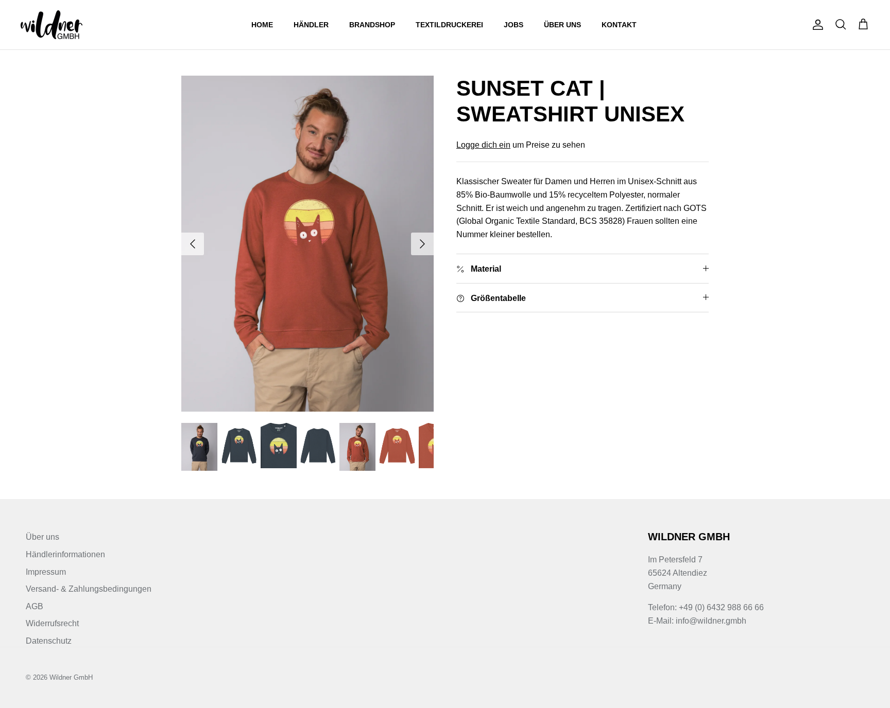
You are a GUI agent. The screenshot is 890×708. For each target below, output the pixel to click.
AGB (34, 606)
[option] (307, 244)
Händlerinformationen (65, 554)
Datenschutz (49, 640)
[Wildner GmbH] (51, 24)
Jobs (513, 25)
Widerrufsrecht (52, 623)
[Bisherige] (192, 244)
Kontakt (619, 25)
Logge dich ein (483, 144)
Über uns (562, 25)
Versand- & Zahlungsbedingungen (88, 589)
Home (262, 25)
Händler (311, 25)
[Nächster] (422, 244)
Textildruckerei (449, 25)
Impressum (46, 572)
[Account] (816, 25)
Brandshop (372, 25)
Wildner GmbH (71, 677)
